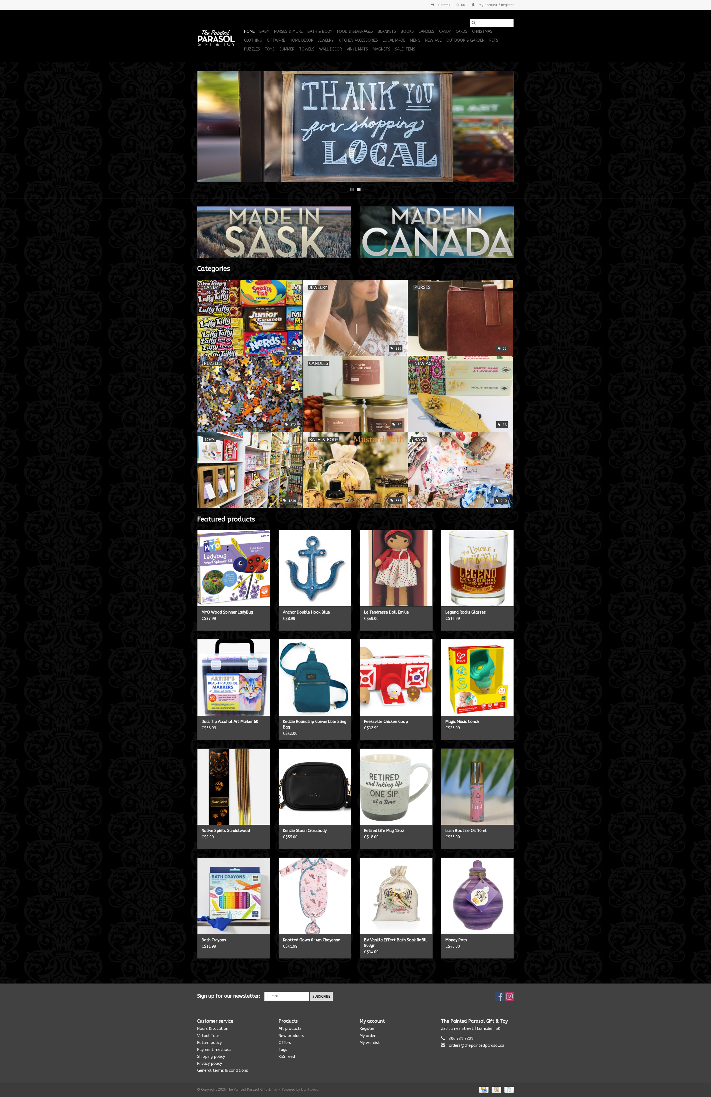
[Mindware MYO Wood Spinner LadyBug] (233, 568)
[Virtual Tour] (355, 126)
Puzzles (252, 49)
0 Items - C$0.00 (451, 5)
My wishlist (370, 1042)
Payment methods (214, 1049)
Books (407, 31)
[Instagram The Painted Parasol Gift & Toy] (509, 996)
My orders (368, 1035)
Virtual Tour (208, 1035)
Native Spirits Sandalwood (226, 830)
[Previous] (208, 128)
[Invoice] (508, 1089)
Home (249, 31)
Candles (426, 31)
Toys (270, 49)
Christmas (482, 31)
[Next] (503, 128)
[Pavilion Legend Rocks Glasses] (477, 568)
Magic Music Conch (462, 721)
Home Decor (301, 40)
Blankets (387, 31)
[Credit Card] (483, 1089)
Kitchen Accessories (358, 40)
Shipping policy (211, 1056)
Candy (445, 31)
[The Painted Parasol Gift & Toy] (219, 36)
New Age (433, 40)
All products (290, 1028)
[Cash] (496, 1089)
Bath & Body (319, 31)
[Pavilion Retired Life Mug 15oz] (396, 786)
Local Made (394, 40)
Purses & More (288, 31)
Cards (461, 31)
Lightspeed (310, 1089)
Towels (306, 49)
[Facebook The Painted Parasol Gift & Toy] (499, 996)
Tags (283, 1049)
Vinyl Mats (357, 49)
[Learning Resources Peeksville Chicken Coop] (396, 677)
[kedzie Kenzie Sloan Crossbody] (315, 786)
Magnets (381, 49)
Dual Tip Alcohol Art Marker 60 (230, 721)
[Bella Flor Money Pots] (477, 896)
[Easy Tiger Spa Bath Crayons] (233, 896)
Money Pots (456, 940)
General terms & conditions (222, 1070)
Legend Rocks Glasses (465, 612)
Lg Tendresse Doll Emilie (386, 612)
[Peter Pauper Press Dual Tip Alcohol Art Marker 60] (233, 677)
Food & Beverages (355, 31)
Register (367, 1028)
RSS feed (287, 1056)
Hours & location (212, 1028)
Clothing (253, 40)
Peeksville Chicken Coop (386, 721)
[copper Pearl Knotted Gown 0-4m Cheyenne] (315, 896)
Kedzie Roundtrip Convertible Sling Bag (314, 724)
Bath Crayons (214, 940)
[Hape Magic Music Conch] (477, 677)
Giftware (276, 40)
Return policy (209, 1042)
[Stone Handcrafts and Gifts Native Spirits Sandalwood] (233, 786)
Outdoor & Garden (465, 40)
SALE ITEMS (405, 49)
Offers (285, 1042)
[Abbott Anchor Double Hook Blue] (315, 568)
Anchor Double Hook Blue (306, 612)
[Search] (473, 23)
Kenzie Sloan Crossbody (305, 830)
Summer (286, 49)
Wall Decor (330, 49)
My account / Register (496, 5)
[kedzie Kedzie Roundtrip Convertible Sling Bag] (315, 677)
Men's (415, 40)
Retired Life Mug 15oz (384, 830)
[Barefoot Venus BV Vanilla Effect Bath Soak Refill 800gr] (396, 896)
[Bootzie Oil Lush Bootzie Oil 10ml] (477, 786)
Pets (493, 40)
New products (291, 1035)
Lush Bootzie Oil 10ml (466, 830)
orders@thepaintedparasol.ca (476, 1045)
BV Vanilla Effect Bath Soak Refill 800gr (395, 943)
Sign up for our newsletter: (228, 996)
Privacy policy (209, 1063)
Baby (264, 31)
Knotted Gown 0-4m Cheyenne (311, 940)
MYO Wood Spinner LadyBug (227, 612)
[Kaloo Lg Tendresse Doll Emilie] (396, 568)
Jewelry (326, 40)
